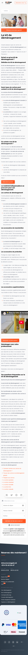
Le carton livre (7, 487)
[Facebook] (9, 642)
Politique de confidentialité (7, 581)
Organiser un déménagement (8, 602)
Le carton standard (8, 482)
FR (21, 642)
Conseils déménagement (7, 597)
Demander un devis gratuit (10, 340)
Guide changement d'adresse (8, 599)
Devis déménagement (6, 592)
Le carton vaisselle (8, 489)
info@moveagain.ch (9, 563)
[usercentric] (5, 642)
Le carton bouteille (8, 484)
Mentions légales (5, 579)
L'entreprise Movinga (6, 595)
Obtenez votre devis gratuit (14, 30)
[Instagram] (13, 642)
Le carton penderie (8, 480)
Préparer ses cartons (8, 477)
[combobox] (12, 505)
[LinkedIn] (17, 642)
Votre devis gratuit (8, 181)
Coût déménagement (6, 590)
